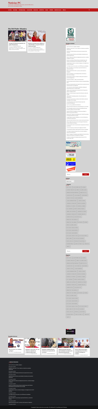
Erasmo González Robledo (79, 208)
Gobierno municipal (82, 214)
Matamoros (80, 222)
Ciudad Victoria (70, 268)
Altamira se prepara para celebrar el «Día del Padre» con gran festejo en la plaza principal (36, 45)
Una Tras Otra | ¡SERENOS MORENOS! (74, 104)
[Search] (89, 10)
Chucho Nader (77, 195)
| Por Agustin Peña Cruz (33, 353)
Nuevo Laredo (69, 238)
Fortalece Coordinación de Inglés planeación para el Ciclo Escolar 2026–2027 (77, 138)
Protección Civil (70, 311)
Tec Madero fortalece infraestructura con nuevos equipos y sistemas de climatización (77, 132)
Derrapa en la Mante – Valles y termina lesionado (75, 79)
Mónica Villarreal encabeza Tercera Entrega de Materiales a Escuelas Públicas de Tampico (77, 122)
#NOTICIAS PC (69, 187)
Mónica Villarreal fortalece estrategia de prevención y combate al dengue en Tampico (78, 58)
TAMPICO (82, 346)
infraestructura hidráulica (72, 219)
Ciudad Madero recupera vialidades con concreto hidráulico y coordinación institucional (77, 118)
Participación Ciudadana (79, 238)
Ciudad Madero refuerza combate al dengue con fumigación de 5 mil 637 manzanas (78, 64)
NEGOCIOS (36, 10)
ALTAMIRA (10, 40)
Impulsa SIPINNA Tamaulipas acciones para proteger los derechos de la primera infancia (76, 112)
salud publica (82, 311)
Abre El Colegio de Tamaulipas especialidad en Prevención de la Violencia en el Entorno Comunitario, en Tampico (78, 135)
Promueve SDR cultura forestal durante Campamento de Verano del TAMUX (78, 125)
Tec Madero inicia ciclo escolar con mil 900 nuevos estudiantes (77, 65)
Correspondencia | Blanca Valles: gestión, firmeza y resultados (77, 129)
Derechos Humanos (81, 203)
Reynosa (76, 311)
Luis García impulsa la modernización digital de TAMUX (76, 127)
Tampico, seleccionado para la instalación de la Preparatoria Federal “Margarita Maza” (77, 91)
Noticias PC (14, 2)
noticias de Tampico (83, 235)
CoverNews (58, 407)
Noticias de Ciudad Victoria (72, 235)
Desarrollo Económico (71, 276)
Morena (85, 222)
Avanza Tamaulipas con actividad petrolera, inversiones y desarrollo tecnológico (76, 74)
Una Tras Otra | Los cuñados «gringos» (73, 46)
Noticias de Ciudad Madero (72, 303)
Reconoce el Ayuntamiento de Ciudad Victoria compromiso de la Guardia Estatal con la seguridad (78, 85)
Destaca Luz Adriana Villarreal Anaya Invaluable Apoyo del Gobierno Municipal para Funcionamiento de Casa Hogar (77, 61)
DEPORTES (41, 10)
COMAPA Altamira (81, 200)
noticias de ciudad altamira (72, 227)
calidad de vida (70, 195)
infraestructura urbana (72, 222)
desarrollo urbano (81, 276)
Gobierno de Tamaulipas (71, 214)
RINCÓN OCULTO (58, 10)
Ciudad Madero (84, 195)
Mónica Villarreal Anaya (71, 224)
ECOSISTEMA (29, 10)
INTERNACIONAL (22, 10)
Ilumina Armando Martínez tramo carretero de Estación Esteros (78, 120)
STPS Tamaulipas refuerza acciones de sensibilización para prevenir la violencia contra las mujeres (77, 109)
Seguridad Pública (70, 243)
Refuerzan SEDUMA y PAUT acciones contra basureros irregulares (76, 71)
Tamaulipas (86, 243)
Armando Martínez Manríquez (73, 192)
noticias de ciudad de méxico (72, 230)
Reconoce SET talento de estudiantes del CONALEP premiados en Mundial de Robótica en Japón (78, 115)
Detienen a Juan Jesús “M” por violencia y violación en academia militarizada (78, 49)
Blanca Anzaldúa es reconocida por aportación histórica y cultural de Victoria (77, 68)
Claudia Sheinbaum (78, 268)
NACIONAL (15, 10)
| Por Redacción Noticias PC (36, 47)
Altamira (84, 187)
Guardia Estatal (70, 216)
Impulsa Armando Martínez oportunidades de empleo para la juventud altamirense (77, 55)
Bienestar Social (83, 192)
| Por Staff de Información (17, 352)
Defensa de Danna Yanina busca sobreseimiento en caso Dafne (77, 106)
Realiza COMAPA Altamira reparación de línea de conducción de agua (77, 94)
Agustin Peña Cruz (76, 187)
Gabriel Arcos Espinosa (71, 211)
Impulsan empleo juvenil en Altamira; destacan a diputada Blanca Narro (78, 82)
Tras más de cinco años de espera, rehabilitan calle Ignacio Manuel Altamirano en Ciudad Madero (77, 88)
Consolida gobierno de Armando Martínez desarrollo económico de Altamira (76, 102)
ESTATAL (10, 10)
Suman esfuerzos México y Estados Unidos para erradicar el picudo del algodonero (77, 77)
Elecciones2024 (70, 208)
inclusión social (78, 216)
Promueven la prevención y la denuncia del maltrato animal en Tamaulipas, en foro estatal (77, 99)
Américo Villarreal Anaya (81, 189)
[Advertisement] (49, 19)
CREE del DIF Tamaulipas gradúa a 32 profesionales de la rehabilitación (76, 96)
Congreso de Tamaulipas (71, 203)
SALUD (46, 10)
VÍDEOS (64, 10)
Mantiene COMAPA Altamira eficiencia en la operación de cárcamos (77, 52)
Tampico (68, 246)
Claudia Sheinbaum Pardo (72, 200)
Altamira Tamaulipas (71, 189)
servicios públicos (79, 243)
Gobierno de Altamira (81, 211)
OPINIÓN (51, 10)
